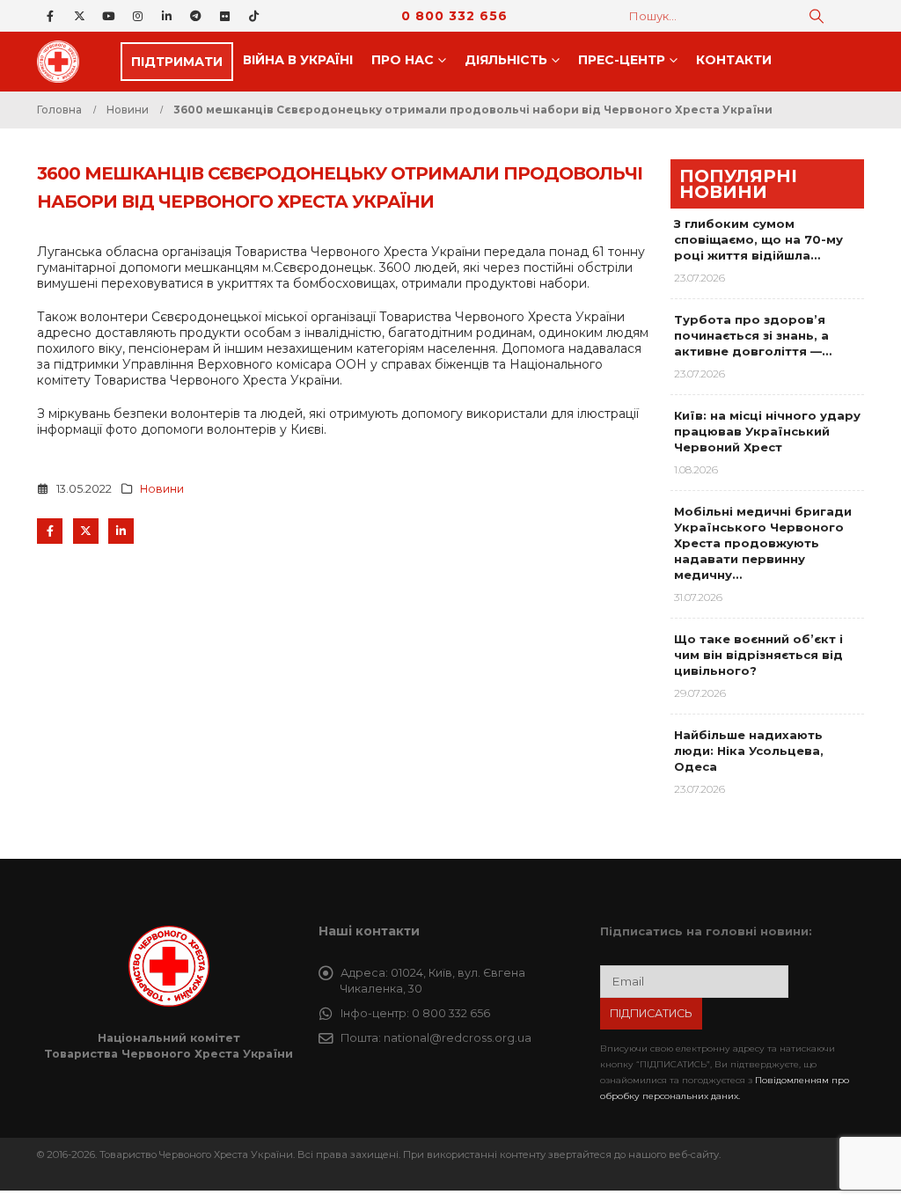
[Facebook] (50, 16)
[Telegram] (195, 16)
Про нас (402, 60)
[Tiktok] (253, 16)
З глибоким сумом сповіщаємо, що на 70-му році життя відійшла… (758, 239)
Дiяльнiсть (506, 60)
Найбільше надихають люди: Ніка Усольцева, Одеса (749, 750)
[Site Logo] (63, 61)
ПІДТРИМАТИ (177, 62)
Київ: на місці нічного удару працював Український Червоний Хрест (767, 431)
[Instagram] (137, 16)
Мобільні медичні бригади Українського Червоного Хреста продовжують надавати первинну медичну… (763, 543)
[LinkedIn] (166, 16)
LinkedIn (121, 531)
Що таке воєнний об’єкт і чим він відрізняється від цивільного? (758, 655)
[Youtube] (108, 16)
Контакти (734, 60)
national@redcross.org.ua (457, 1037)
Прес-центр (621, 60)
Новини (162, 488)
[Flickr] (224, 16)
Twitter (86, 531)
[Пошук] (816, 16)
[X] (79, 16)
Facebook (49, 531)
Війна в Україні (298, 60)
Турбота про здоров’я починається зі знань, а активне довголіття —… (752, 335)
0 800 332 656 (454, 16)
